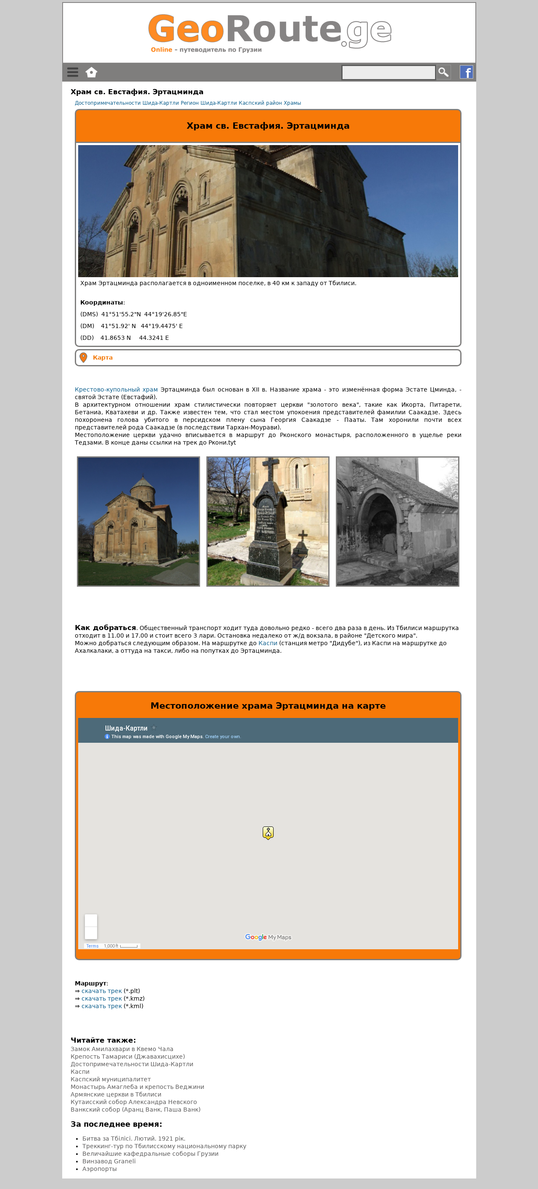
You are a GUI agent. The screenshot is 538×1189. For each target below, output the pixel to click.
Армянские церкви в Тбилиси (116, 1094)
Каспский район (260, 103)
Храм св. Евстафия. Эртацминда (268, 126)
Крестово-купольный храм (116, 389)
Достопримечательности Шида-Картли (127, 103)
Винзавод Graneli (109, 1161)
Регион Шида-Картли (209, 103)
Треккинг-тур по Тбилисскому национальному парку (164, 1146)
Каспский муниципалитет (111, 1079)
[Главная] (269, 33)
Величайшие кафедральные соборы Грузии (150, 1153)
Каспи (267, 643)
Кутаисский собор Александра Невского (134, 1102)
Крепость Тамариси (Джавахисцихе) (128, 1056)
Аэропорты (99, 1168)
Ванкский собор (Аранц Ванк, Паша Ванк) (135, 1109)
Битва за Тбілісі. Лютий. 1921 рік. (133, 1138)
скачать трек (102, 991)
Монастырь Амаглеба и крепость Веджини (137, 1086)
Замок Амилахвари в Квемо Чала (122, 1049)
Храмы (292, 103)
